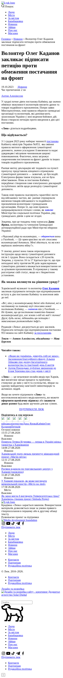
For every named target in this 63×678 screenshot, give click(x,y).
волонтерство (15, 423)
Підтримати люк (10, 527)
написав (33, 309)
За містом (13, 18)
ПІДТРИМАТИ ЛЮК (31, 409)
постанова (52, 141)
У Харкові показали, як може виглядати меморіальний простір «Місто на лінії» (24, 482)
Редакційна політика (20, 565)
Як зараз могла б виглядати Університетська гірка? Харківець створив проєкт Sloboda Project (30, 497)
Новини (12, 24)
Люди (11, 12)
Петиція (15, 426)
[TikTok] (13, 524)
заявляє (49, 210)
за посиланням (42, 332)
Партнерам (14, 562)
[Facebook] (4, 420)
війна (4, 423)
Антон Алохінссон (12, 95)
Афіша (11, 27)
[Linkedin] (15, 420)
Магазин (13, 33)
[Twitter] (10, 420)
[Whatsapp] (26, 420)
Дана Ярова (30, 423)
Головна (6, 39)
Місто (11, 15)
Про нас (12, 30)
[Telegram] (21, 420)
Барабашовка (15, 21)
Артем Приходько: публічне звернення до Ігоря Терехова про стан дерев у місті (32, 369)
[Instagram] (3, 524)
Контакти (13, 559)
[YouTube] (8, 524)
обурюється (47, 236)
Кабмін (41, 423)
